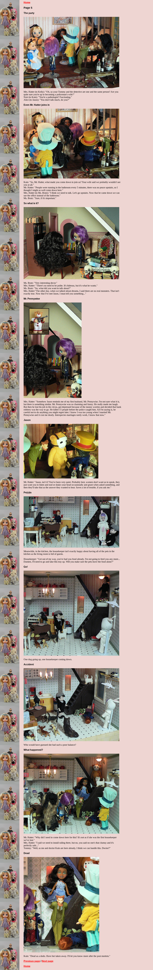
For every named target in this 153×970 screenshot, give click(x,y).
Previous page (32, 961)
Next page (47, 961)
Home (27, 2)
